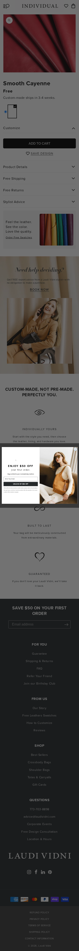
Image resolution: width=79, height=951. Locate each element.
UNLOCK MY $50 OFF (20, 484)
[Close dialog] (75, 449)
